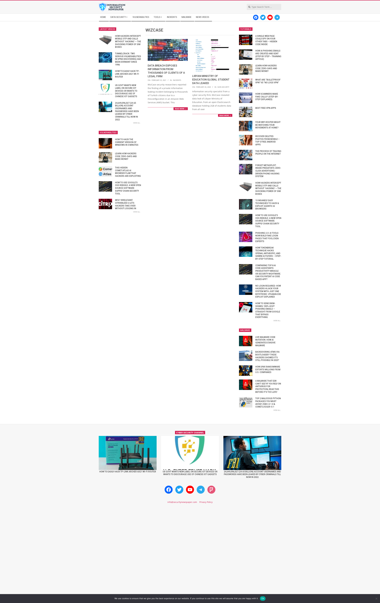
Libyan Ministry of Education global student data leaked (210, 79)
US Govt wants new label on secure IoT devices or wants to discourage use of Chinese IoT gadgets (126, 91)
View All (136, 123)
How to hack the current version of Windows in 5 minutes (126, 142)
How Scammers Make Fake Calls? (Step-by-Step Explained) (266, 97)
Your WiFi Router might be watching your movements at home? (268, 125)
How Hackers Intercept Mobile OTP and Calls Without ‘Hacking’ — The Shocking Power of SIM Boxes (128, 41)
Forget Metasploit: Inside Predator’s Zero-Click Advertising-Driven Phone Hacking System (268, 171)
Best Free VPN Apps (265, 108)
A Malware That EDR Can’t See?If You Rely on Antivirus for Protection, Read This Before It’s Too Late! (268, 386)
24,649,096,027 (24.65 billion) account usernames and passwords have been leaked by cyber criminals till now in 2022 (127, 111)
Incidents (177, 80)
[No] (376, 598)
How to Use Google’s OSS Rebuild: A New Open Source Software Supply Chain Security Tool (128, 188)
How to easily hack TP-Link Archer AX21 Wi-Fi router (127, 74)
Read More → (180, 109)
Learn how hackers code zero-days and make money (126, 156)
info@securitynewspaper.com (182, 502)
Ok (262, 598)
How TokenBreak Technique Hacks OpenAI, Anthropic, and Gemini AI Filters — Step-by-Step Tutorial (268, 253)
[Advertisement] (190, 531)
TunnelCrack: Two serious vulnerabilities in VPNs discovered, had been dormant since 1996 (128, 59)
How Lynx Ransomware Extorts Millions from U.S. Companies (267, 369)
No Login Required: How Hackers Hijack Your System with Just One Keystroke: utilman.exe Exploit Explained (268, 291)
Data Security (223, 87)
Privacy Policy (206, 502)
